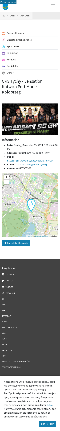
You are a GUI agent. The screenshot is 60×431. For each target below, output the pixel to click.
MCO (4, 333)
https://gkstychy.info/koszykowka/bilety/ (30, 160)
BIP (3, 299)
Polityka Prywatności (11, 367)
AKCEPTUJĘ (47, 424)
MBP (3, 310)
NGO (4, 356)
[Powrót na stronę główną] (4, 15)
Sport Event (24, 15)
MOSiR (4, 344)
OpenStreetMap (41, 236)
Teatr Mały (6, 316)
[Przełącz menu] (53, 6)
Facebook (9, 274)
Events (12, 15)
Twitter (9, 281)
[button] (31, 205)
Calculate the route (17, 243)
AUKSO (4, 322)
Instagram (10, 293)
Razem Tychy (7, 350)
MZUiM (4, 339)
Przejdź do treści (8, 2)
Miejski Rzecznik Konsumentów (16, 361)
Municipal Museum (9, 327)
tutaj (49, 405)
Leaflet (29, 236)
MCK (3, 305)
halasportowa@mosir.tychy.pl (32, 164)
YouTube (9, 287)
